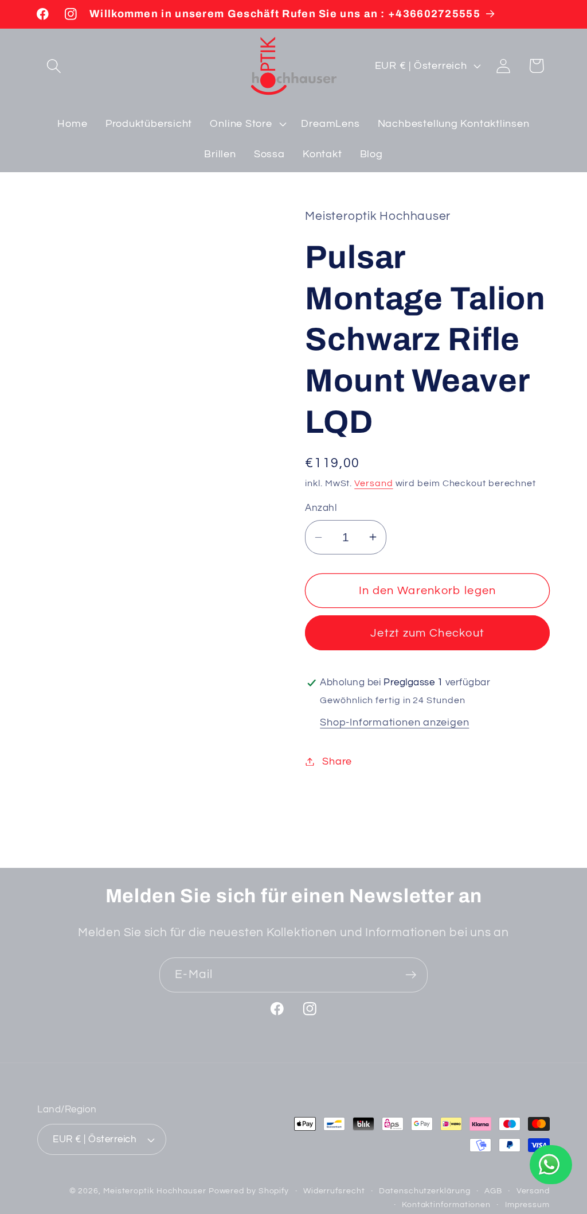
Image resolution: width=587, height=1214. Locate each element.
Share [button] (337, 761)
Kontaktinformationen (446, 1204)
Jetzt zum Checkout (427, 633)
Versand (373, 483)
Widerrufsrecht (334, 1190)
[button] (53, 65)
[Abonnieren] (410, 974)
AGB (493, 1190)
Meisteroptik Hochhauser (154, 1190)
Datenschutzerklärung (424, 1190)
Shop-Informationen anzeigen (394, 722)
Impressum (527, 1204)
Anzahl (320, 508)
